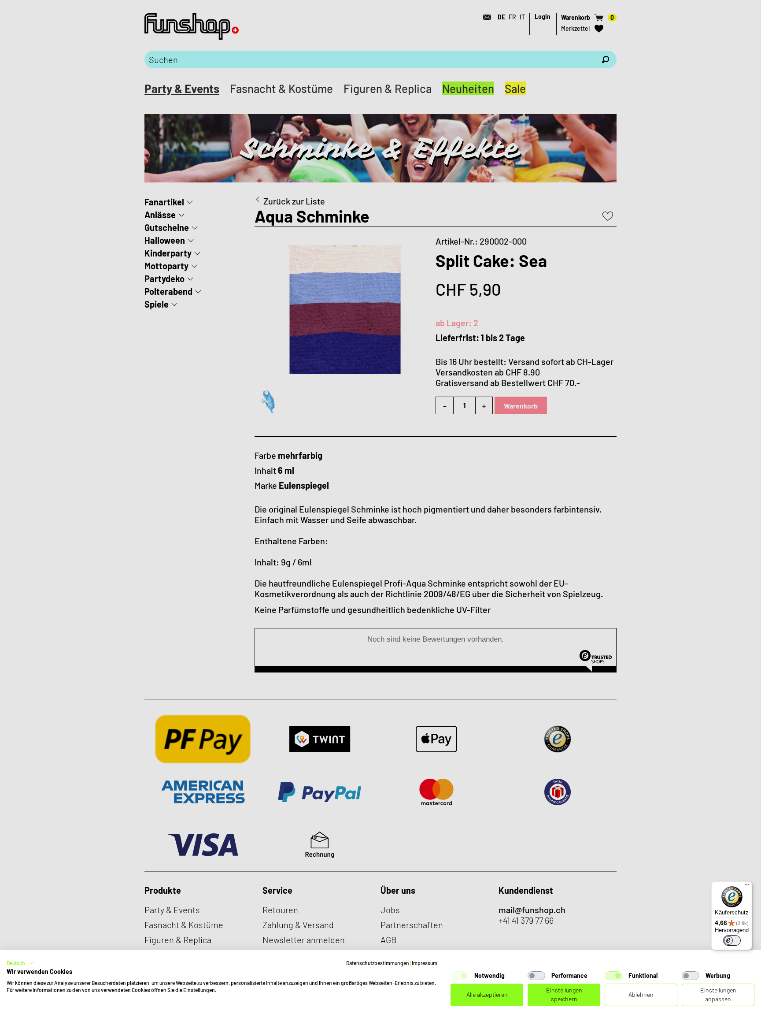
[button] (20, 963)
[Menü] (747, 886)
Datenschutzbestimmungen (377, 963)
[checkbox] (459, 975)
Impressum (424, 963)
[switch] (732, 940)
